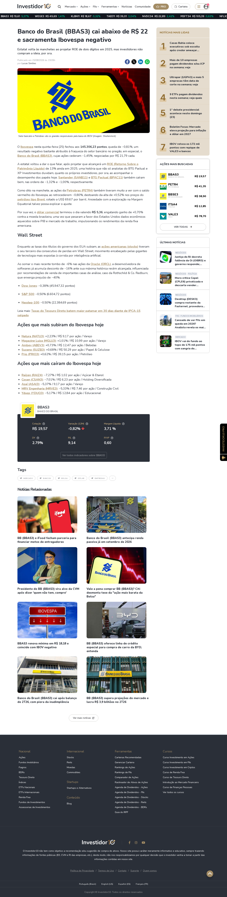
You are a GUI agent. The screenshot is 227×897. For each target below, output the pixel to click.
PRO (163, 6)
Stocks (70, 757)
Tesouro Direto (27, 777)
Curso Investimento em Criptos (179, 767)
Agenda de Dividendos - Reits (130, 802)
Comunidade (143, 6)
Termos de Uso (106, 870)
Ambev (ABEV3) (33, 345)
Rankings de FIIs (123, 772)
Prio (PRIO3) (30, 354)
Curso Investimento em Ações (178, 757)
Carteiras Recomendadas (128, 757)
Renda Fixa (24, 797)
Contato (122, 870)
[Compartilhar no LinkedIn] (140, 61)
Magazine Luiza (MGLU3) (39, 341)
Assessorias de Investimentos (34, 807)
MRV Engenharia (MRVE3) (39, 389)
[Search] (59, 7)
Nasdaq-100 (30, 303)
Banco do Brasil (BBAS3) (34, 156)
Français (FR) (142, 884)
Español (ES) (124, 884)
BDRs (22, 772)
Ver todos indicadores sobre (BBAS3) (83, 455)
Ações (84, 6)
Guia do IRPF (121, 812)
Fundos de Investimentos (32, 802)
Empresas (100, 478)
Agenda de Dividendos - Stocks (131, 797)
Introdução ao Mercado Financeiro (181, 782)
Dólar (81, 478)
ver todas (181, 226)
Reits (69, 762)
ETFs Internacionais (29, 792)
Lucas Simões (29, 63)
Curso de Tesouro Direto (176, 777)
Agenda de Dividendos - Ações (131, 787)
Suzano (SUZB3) (33, 350)
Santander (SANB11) (73, 177)
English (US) (107, 884)
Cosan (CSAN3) (32, 380)
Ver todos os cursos (173, 792)
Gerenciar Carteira (124, 762)
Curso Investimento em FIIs (177, 762)
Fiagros (22, 767)
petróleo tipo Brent (31, 199)
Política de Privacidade (82, 870)
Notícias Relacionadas (34, 489)
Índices (22, 782)
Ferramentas (109, 6)
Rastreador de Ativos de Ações (131, 782)
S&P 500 (28, 294)
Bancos (47, 478)
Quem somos (150, 870)
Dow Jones (29, 286)
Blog (69, 803)
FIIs (95, 6)
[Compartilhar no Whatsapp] (147, 61)
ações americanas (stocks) (119, 247)
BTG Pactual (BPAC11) (107, 177)
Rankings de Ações (125, 767)
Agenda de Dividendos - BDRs (131, 807)
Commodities (73, 772)
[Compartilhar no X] (133, 61)
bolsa (64, 478)
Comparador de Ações (126, 777)
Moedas (71, 767)
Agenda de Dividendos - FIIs (129, 792)
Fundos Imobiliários (29, 762)
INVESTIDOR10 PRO (223, 438)
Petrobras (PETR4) (80, 190)
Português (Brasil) (87, 884)
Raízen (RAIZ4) (32, 375)
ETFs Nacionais (27, 787)
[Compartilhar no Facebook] (127, 61)
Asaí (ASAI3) (30, 384)
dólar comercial (48, 212)
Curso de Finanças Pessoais (177, 787)
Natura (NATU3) (33, 336)
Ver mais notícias (82, 717)
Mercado (70, 6)
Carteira (182, 6)
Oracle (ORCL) (101, 264)
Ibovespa (26, 147)
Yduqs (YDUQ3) (33, 393)
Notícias (127, 6)
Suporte (134, 870)
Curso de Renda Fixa (174, 772)
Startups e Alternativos (79, 788)
